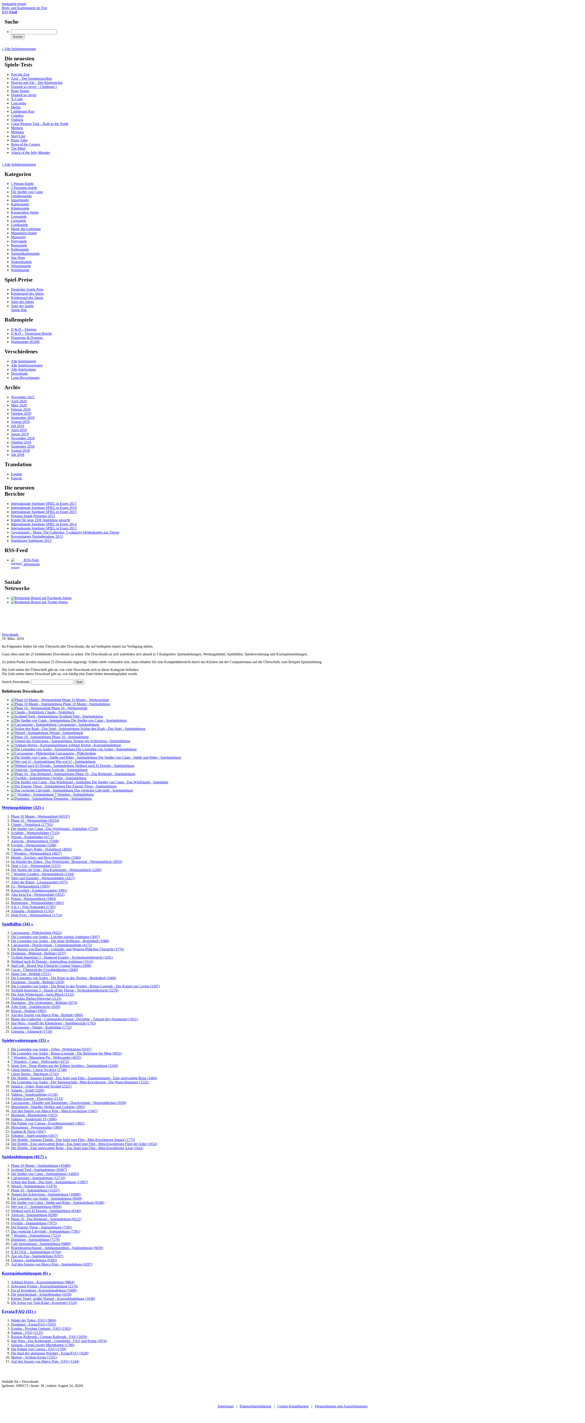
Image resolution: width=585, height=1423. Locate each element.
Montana (17, 132)
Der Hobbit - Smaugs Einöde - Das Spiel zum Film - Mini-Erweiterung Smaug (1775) (73, 1140)
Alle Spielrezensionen (27, 365)
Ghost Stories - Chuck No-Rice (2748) (39, 1070)
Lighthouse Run (22, 111)
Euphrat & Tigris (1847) (28, 1131)
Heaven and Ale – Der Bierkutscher (37, 83)
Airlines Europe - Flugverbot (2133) (37, 1099)
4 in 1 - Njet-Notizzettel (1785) (33, 907)
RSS (9, 12)
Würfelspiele (20, 270)
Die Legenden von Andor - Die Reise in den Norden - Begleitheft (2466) (63, 978)
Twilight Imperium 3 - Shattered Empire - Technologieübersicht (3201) (62, 957)
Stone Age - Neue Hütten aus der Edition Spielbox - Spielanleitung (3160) (64, 1066)
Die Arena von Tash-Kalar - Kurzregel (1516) (44, 1303)
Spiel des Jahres (22, 302)
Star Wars (18, 258)
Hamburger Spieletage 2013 (31, 541)
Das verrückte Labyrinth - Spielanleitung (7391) (45, 1231)
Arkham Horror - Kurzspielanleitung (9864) (42, 1282)
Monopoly (18, 237)
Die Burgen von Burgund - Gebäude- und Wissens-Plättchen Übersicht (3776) (67, 949)
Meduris (17, 128)
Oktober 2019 (21, 413)
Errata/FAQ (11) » (19, 1311)
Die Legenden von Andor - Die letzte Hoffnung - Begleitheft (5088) (60, 941)
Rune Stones (20, 91)
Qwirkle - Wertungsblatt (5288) (33, 845)
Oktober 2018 (21, 442)
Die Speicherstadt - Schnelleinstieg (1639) (41, 1294)
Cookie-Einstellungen (293, 1406)
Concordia (18, 103)
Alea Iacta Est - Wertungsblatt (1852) (37, 894)
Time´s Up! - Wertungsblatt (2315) (36, 866)
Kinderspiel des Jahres (27, 298)
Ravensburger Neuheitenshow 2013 (37, 536)
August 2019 (20, 422)
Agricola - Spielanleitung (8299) (34, 1215)
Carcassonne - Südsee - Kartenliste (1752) (41, 1027)
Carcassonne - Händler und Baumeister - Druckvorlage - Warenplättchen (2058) (68, 1103)
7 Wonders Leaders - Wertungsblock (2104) (42, 874)
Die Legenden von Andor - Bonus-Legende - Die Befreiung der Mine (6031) (66, 1053)
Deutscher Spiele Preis (27, 289)
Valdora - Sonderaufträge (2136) (34, 1094)
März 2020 (19, 405)
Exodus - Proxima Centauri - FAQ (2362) (41, 1328)
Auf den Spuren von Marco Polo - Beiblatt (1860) (47, 1015)
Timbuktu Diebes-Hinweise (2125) (36, 998)
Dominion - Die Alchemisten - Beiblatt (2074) (44, 1003)
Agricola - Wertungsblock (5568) (35, 841)
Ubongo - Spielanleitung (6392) (34, 1260)
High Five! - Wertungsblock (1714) (36, 915)
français (16, 478)
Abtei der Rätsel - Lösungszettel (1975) (39, 882)
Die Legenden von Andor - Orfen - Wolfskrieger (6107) (51, 1049)
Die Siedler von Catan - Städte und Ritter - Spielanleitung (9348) (57, 1203)
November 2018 (23, 438)
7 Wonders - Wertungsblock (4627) (36, 853)
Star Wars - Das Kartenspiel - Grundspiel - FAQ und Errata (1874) (59, 1341)
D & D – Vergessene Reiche (31, 333)
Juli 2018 (17, 455)
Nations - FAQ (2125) (27, 1333)
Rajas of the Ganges (25, 144)
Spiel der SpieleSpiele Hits (22, 308)
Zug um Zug (20, 74)
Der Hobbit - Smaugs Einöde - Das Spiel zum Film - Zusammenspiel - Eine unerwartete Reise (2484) (84, 1078)
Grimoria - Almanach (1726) (31, 1031)
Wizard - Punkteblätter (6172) (32, 837)
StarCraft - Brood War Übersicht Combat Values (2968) (51, 966)
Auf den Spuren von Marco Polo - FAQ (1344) (45, 1361)
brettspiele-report (24, 6)
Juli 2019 (17, 426)
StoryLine (18, 136)
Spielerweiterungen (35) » (25, 1040)
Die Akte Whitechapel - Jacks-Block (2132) (42, 994)
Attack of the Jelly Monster (30, 152)
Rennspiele (19, 245)
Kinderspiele (20, 208)
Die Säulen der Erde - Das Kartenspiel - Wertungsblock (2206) (56, 870)
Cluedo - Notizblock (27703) (32, 825)
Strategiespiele (21, 262)
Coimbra (17, 115)
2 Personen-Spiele (24, 188)
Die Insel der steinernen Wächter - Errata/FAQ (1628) (49, 1353)
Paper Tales (19, 140)
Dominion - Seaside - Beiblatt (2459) (37, 982)
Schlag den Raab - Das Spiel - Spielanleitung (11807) (49, 1182)
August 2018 (20, 450)
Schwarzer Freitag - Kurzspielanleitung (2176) (44, 1286)
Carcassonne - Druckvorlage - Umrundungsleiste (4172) (51, 945)
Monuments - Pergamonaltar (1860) (36, 1127)
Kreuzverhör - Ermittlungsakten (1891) (39, 890)
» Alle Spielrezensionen (19, 49)
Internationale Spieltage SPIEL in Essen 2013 (44, 528)
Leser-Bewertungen (25, 378)
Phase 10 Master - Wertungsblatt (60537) (40, 816)
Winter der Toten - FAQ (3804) (33, 1320)
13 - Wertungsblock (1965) (30, 886)
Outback (17, 120)
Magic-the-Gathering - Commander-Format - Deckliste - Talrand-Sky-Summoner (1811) (74, 1019)
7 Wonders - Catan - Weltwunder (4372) (40, 1062)
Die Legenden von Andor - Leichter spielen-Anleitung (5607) (55, 937)
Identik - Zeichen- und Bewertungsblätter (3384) (46, 857)
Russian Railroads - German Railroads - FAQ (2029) (49, 1337)
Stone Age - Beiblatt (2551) (31, 974)
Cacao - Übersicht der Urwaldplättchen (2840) (44, 970)
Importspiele (20, 200)
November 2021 (23, 397)
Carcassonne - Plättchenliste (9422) (36, 933)
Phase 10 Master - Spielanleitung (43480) (41, 1166)
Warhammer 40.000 (25, 342)
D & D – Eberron (23, 329)
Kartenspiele (20, 204)
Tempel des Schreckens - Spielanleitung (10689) (46, 1194)
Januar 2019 (20, 434)
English (16, 474)
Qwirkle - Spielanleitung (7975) (34, 1223)
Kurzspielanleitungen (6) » (26, 1273)
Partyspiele (19, 241)
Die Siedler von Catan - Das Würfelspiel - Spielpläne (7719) (54, 829)
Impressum (226, 1406)
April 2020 (19, 401)
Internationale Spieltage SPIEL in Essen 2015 (44, 512)
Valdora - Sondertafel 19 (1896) (34, 1119)
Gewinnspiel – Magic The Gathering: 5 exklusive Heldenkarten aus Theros (65, 532)
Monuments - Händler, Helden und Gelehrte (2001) (48, 1107)
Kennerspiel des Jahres (27, 293)
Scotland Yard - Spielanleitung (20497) (39, 1170)
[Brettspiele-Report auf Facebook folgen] (41, 598)
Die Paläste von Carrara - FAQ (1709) (38, 1349)
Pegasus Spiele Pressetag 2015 (33, 516)
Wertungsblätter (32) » (23, 807)
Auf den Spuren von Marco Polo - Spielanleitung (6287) (51, 1264)
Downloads (19, 373)
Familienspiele (21, 196)
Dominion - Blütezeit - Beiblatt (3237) (38, 953)
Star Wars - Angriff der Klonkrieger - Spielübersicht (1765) (53, 1023)
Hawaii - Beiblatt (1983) (28, 1011)
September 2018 (23, 446)
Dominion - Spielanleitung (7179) (35, 1240)
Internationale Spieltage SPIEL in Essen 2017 (44, 503)
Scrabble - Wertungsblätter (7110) (35, 833)
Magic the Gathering (26, 229)
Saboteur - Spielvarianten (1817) (34, 1136)
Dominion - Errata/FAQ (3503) (33, 1324)
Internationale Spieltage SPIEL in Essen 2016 (44, 508)
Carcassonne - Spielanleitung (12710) (38, 1178)
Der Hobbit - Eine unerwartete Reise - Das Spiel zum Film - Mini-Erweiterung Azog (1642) (77, 1148)
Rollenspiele (20, 249)
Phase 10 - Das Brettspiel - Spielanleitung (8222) (46, 1219)
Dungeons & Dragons (27, 338)
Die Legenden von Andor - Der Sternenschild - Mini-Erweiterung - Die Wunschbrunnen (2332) (80, 1082)
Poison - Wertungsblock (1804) (33, 899)
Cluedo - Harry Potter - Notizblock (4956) (41, 849)
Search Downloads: (16, 682)
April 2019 (19, 430)
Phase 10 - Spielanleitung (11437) (35, 1190)
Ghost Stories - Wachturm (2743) (35, 1074)
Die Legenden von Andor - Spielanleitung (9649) (46, 1198)
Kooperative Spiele (25, 212)
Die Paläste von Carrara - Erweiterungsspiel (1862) (48, 1123)
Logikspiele (19, 225)
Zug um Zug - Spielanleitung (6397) (37, 1256)
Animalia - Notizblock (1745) (32, 911)
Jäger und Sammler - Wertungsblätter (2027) (43, 878)
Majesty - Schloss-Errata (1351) (34, 1357)
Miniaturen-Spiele (24, 233)
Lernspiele (18, 221)
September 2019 (23, 418)
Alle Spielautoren (23, 361)
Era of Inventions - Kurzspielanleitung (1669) (44, 1290)
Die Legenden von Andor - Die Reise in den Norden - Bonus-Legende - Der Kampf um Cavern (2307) (85, 986)
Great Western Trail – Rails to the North (39, 124)
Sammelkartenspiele (25, 253)
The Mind (18, 148)
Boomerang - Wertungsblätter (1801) (37, 903)
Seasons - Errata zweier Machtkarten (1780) (42, 1345)
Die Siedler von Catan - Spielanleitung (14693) (45, 1174)
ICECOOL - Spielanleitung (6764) (36, 1252)
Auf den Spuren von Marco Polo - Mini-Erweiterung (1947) (54, 1111)
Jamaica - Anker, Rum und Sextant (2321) (41, 1086)
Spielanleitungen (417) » (24, 1156)
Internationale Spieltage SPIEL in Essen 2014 (44, 524)
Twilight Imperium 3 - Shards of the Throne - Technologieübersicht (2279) (64, 990)
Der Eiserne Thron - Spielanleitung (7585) (41, 1227)
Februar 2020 (20, 409)
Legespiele (19, 216)
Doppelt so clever (23, 95)
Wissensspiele (21, 266)
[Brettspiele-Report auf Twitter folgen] (39, 602)
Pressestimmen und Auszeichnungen (341, 1406)
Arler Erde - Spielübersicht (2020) (35, 1007)
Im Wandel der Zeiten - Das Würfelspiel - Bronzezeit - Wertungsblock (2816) (66, 862)
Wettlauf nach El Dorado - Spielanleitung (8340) (46, 1211)
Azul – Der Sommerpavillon (31, 78)
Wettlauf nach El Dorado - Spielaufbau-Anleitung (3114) (52, 961)
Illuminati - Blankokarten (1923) (34, 1115)
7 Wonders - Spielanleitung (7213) (36, 1235)
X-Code (17, 99)
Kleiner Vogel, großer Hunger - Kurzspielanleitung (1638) (53, 1299)
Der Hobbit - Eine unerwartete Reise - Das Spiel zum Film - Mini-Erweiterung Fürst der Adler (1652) (84, 1144)
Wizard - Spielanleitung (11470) (34, 1186)
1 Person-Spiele (22, 184)
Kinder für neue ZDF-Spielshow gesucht (40, 520)
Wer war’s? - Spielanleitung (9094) (36, 1207)
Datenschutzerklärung (255, 1406)
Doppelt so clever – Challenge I (34, 87)
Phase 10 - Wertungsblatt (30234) (35, 820)
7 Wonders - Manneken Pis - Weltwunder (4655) (46, 1057)
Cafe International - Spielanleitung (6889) (41, 1244)
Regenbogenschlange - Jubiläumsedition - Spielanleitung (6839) (57, 1248)
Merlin (16, 107)
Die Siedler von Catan (27, 192)
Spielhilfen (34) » (17, 924)
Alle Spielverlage (23, 369)
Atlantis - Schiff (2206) (27, 1090)
